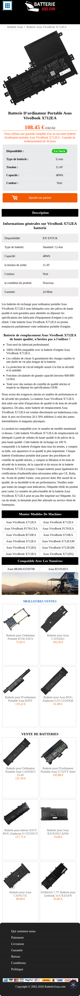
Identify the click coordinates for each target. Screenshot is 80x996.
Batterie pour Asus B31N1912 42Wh (58, 832)
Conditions (18, 963)
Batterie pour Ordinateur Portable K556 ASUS (20, 637)
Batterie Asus (15, 27)
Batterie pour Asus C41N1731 (20, 894)
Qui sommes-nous (23, 931)
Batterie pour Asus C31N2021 (58, 637)
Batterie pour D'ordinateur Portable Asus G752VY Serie (58, 770)
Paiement (17, 937)
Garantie (17, 950)
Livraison (17, 944)
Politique (17, 969)
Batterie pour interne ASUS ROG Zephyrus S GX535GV (20, 832)
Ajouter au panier (40, 197)
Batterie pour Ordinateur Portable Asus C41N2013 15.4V (20, 772)
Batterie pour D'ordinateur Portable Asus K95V (20, 699)
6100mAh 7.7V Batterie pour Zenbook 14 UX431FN (58, 894)
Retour (15, 956)
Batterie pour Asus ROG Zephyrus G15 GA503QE (58, 699)
